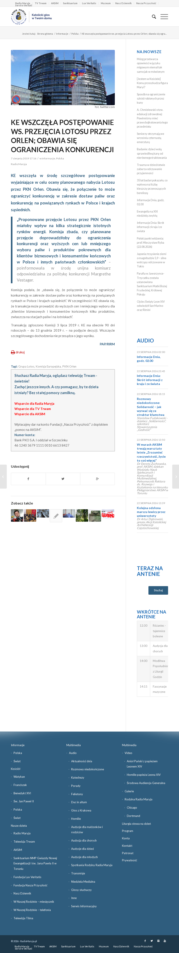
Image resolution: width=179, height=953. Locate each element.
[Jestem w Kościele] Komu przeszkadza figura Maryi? (152, 83)
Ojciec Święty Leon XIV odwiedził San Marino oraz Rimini (151, 306)
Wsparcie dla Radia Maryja (34, 403)
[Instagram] (158, 941)
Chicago (132, 807)
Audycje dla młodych (84, 857)
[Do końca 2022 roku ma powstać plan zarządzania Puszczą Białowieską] (43, 513)
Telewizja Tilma (23, 918)
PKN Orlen (69, 366)
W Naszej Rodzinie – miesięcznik (34, 901)
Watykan (19, 776)
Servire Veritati (23, 5)
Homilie (76, 818)
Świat (17, 761)
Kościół (15, 769)
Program (127, 831)
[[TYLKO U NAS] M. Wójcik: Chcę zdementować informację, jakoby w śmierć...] (175, 477)
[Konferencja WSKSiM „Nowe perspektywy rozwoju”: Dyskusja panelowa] (30, 515)
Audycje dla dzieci (82, 848)
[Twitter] (151, 941)
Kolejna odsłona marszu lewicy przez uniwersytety (151, 512)
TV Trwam (40, 3)
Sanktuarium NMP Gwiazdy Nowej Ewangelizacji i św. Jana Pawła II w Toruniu (35, 863)
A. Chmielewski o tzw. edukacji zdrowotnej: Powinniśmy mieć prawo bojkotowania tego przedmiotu (152, 118)
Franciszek (20, 785)
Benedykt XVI (22, 793)
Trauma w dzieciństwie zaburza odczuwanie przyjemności (151, 169)
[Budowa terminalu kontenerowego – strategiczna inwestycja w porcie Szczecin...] (3, 477)
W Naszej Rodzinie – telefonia (32, 910)
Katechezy (77, 777)
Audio (145, 340)
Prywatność (129, 860)
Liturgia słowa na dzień (136, 823)
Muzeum (106, 3)
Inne (74, 898)
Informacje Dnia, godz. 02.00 (148, 359)
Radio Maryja (22, 833)
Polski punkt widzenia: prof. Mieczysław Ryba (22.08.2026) (150, 242)
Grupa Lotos (26, 366)
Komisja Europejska (48, 366)
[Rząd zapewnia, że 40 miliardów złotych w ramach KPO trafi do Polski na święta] (95, 515)
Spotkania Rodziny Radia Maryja (91, 865)
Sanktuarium (70, 3)
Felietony (77, 794)
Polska (75, 33)
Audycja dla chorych (84, 840)
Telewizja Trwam (24, 841)
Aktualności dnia (81, 761)
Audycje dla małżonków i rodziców (87, 829)
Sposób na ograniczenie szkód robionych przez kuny (151, 98)
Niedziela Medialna (83, 881)
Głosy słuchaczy (81, 890)
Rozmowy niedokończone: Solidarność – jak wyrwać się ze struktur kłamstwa (150, 407)
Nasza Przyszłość (146, 3)
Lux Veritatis (89, 3)
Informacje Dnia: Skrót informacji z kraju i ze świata (150, 227)
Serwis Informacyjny (84, 906)
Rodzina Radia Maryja (138, 799)
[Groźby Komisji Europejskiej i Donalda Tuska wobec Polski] (56, 515)
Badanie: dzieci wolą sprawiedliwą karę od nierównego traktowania (152, 153)
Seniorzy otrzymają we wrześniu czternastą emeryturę (150, 138)
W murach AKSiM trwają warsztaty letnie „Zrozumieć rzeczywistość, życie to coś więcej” (151, 452)
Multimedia (73, 745)
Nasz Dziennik (123, 3)
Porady (76, 786)
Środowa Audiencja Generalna (146, 783)
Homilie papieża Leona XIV (144, 774)
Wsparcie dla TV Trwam (32, 409)
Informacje (62, 33)
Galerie (129, 791)
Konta (126, 838)
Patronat (127, 853)
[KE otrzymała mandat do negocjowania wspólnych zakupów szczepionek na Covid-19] (69, 513)
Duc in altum (79, 802)
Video (128, 753)
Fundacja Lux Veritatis (27, 877)
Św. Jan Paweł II (24, 801)
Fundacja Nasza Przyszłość (30, 885)
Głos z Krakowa (81, 810)
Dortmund (133, 816)
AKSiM (55, 3)
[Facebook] (145, 941)
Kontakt (127, 845)
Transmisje (78, 873)
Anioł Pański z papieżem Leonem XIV (142, 763)
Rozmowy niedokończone (87, 769)
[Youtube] (165, 941)
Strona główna (45, 33)
